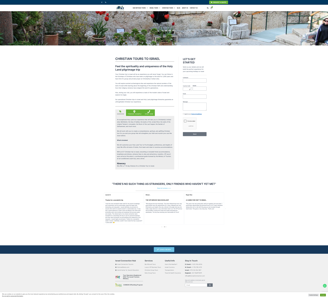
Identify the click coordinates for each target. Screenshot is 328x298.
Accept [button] (323, 295)
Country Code (186, 86)
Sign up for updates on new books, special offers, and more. (195, 281)
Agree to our (193, 114)
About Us (185, 8)
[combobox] (187, 89)
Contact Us (194, 8)
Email (184, 93)
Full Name (185, 77)
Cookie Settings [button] (313, 295)
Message (185, 101)
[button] (207, 8)
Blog (178, 8)
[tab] (120, 112)
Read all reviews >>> (164, 188)
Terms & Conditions (196, 114)
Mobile (194, 85)
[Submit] (210, 285)
